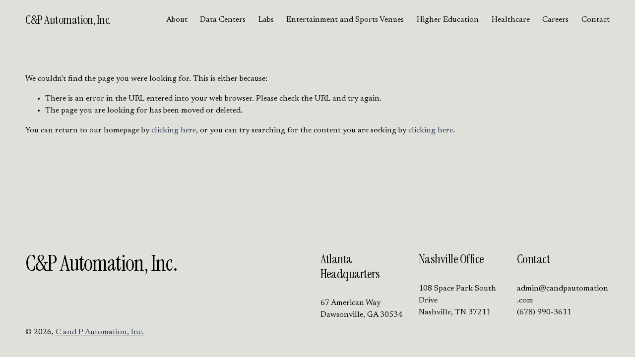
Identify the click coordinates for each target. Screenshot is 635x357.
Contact (595, 20)
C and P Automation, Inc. (100, 332)
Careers (555, 20)
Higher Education (448, 20)
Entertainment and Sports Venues (345, 20)
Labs (266, 20)
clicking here (173, 130)
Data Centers (223, 20)
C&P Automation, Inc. (68, 19)
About (177, 20)
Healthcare (511, 20)
